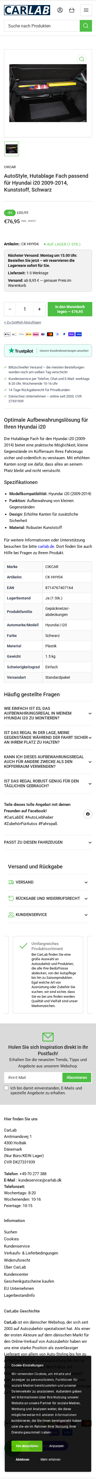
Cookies (11, 1239)
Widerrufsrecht (17, 1260)
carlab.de (46, 546)
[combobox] (48, 26)
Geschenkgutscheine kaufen (29, 1281)
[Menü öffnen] (86, 10)
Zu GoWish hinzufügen (24, 322)
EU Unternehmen (19, 1288)
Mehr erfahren (51, 1459)
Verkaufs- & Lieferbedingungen (31, 1253)
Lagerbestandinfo (19, 1295)
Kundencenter (16, 1274)
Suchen (10, 1232)
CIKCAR (10, 167)
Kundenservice (17, 1246)
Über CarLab (15, 1267)
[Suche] (86, 25)
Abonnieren (77, 1077)
